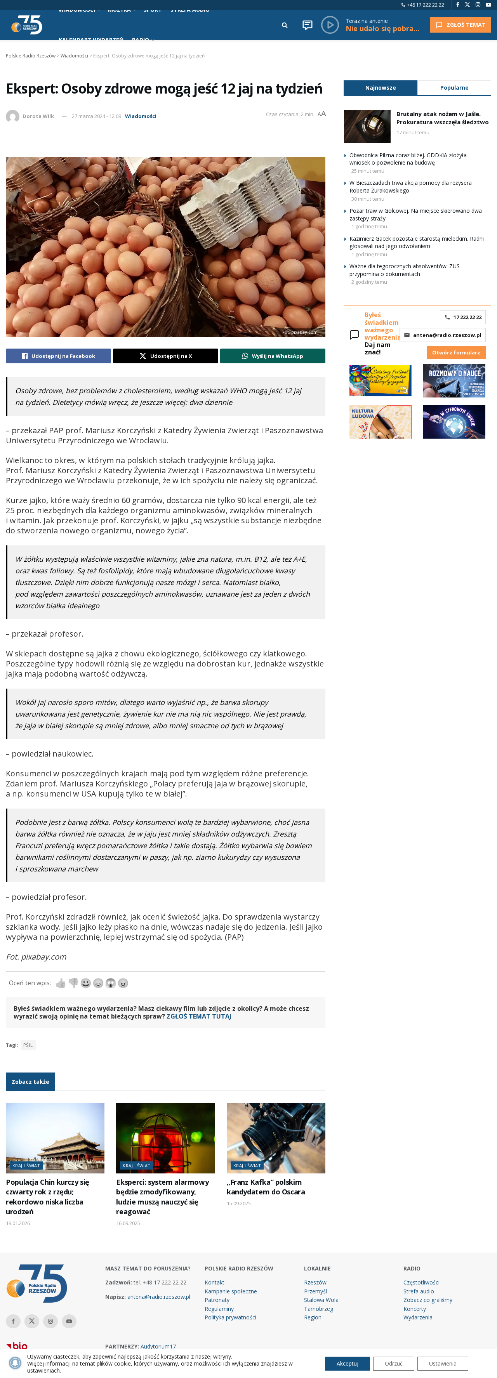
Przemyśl (315, 1291)
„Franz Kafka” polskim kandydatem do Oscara (266, 1186)
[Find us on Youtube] (488, 5)
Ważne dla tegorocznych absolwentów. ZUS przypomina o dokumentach (404, 270)
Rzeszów (315, 1282)
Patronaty (217, 1299)
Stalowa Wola (321, 1299)
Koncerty (414, 1308)
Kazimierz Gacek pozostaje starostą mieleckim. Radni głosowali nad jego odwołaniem (416, 242)
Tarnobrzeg (318, 1308)
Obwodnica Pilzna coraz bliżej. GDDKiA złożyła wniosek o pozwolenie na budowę (408, 159)
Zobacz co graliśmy (427, 1299)
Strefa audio (418, 1291)
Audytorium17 (158, 1346)
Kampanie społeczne (231, 1291)
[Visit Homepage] (27, 25)
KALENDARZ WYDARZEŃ (91, 39)
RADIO (140, 39)
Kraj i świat (26, 1165)
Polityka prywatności (230, 1317)
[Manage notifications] (15, 1363)
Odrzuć (394, 1363)
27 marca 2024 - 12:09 (96, 116)
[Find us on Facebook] (457, 5)
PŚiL (28, 1045)
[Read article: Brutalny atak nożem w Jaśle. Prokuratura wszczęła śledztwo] (367, 126)
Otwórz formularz (456, 352)
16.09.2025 (128, 1223)
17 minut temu (412, 132)
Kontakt (214, 1282)
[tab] (380, 87)
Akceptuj (347, 1363)
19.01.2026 (18, 1223)
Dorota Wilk (38, 116)
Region (312, 1317)
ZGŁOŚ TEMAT (466, 24)
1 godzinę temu (369, 226)
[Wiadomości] (307, 25)
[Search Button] (285, 25)
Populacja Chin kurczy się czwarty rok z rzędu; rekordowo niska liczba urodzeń (47, 1196)
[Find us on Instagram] (478, 5)
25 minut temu (367, 170)
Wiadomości (140, 116)
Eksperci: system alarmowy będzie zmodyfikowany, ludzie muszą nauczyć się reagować (162, 1196)
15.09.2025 (239, 1203)
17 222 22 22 (467, 317)
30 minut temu (367, 198)
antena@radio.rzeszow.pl (447, 334)
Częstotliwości (421, 1282)
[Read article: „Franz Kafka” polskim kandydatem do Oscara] (276, 1138)
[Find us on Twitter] (467, 5)
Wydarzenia (418, 1317)
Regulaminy (219, 1308)
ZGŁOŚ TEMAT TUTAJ (199, 1016)
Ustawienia (443, 1363)
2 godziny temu (369, 281)
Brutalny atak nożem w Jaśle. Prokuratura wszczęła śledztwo (442, 118)
